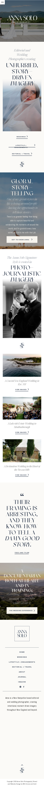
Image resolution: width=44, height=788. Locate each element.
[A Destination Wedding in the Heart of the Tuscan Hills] (22, 450)
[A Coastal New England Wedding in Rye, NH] (22, 365)
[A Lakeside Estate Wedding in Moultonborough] (22, 407)
